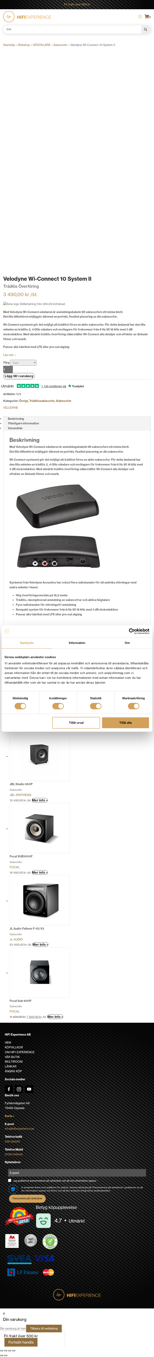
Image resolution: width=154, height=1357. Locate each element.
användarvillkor (102, 1190)
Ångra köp (13, 1071)
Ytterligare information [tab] (23, 423)
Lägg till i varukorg (19, 376)
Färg (6, 362)
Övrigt (23, 401)
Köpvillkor (14, 1047)
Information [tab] (77, 642)
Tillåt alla (125, 722)
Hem (8, 1042)
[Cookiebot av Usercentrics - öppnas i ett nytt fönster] (131, 631)
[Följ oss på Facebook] (9, 1089)
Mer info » (40, 800)
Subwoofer (60, 45)
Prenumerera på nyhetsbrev (27, 1198)
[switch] (58, 706)
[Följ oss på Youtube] (29, 1089)
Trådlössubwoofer (42, 401)
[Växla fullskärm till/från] (5, 1350)
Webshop (24, 45)
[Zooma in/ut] (1, 1350)
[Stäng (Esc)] (13, 1350)
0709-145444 (14, 1154)
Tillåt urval (76, 722)
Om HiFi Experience (19, 1052)
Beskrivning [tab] (16, 419)
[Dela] (9, 1350)
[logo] (27, 16)
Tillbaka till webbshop (44, 1328)
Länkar (10, 1066)
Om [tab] (127, 642)
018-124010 (12, 1141)
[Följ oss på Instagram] (19, 1089)
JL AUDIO (16, 939)
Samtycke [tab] (27, 642)
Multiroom (13, 1061)
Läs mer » (9, 355)
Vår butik (12, 1057)
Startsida (9, 45)
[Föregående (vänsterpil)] (1, 1355)
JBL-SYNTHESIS (20, 795)
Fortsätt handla (20, 1342)
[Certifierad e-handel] (50, 1242)
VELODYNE (10, 408)
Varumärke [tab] (15, 428)
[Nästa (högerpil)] (5, 1355)
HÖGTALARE (41, 45)
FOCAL (15, 867)
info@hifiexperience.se (19, 1128)
